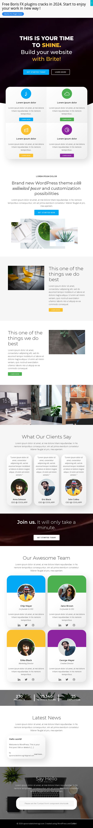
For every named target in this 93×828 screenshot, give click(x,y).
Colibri (73, 823)
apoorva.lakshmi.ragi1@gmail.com (21, 755)
